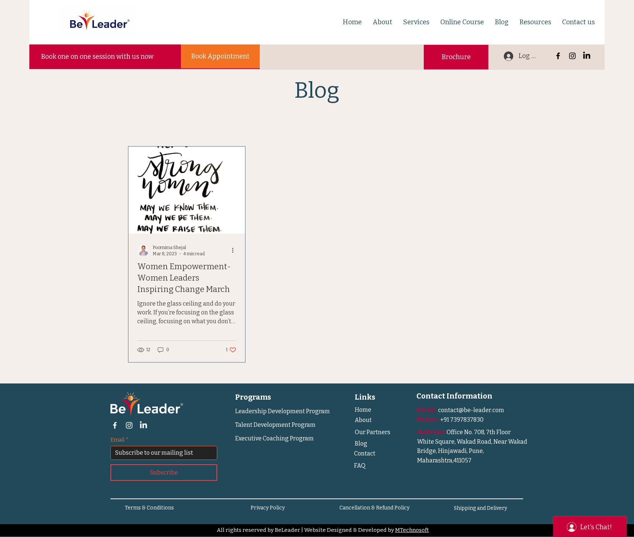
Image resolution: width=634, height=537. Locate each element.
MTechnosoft (412, 530)
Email (119, 440)
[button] (382, 22)
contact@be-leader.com (471, 410)
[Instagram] (572, 55)
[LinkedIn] (586, 55)
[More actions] (235, 250)
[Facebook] (558, 55)
